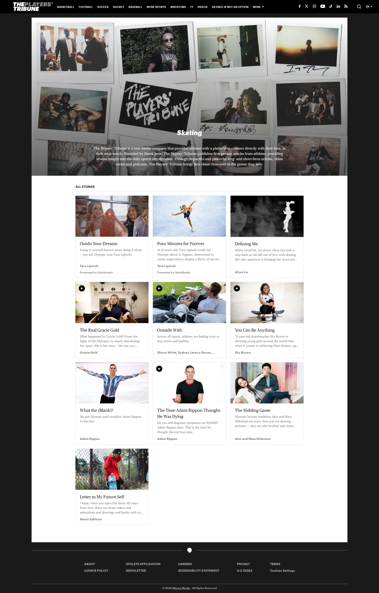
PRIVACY (243, 564)
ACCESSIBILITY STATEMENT (198, 570)
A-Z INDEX (244, 570)
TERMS (275, 564)
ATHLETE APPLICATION (143, 564)
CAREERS (185, 564)
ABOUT (89, 564)
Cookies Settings (282, 570)
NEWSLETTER (136, 570)
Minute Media (181, 587)
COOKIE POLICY (96, 570)
